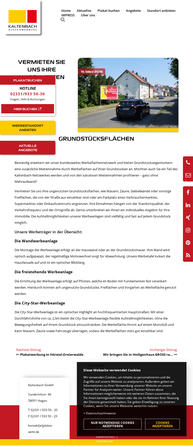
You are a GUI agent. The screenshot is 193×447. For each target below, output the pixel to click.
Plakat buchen (109, 10)
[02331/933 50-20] (188, 162)
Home (66, 10)
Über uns (88, 15)
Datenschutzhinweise (101, 413)
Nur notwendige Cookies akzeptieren (112, 424)
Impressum (104, 441)
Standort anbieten (161, 10)
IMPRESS (68, 15)
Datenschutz (105, 436)
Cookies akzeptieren (162, 424)
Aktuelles (84, 10)
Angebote (133, 10)
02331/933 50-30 (27, 93)
